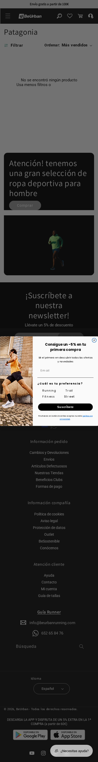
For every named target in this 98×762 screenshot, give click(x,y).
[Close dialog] (94, 340)
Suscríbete (65, 407)
